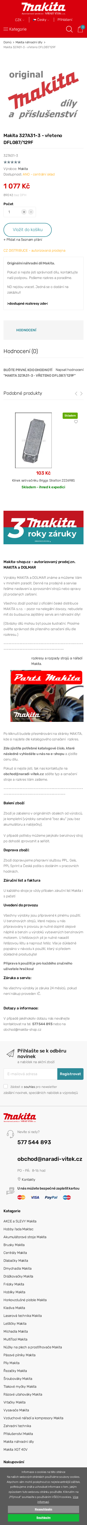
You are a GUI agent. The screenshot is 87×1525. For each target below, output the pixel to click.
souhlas (29, 1087)
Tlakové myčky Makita (19, 1386)
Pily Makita (11, 1363)
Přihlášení (65, 20)
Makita (23, 169)
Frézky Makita (13, 1284)
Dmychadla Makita (17, 1268)
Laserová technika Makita (22, 1316)
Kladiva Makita (14, 1308)
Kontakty (28, 1179)
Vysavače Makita (16, 1410)
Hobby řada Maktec (18, 1229)
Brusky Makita (14, 1245)
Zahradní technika (17, 1426)
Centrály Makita (15, 1253)
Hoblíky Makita (14, 1292)
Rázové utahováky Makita (22, 1394)
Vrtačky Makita (14, 1402)
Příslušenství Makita (18, 1434)
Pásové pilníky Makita (19, 1355)
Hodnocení (26, 330)
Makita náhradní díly (29, 42)
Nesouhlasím (43, 1509)
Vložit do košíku (28, 229)
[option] (43, 454)
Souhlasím (43, 1517)
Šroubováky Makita (17, 1379)
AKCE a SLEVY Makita (19, 1221)
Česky (41, 20)
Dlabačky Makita (15, 1261)
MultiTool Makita (15, 1339)
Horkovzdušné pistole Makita (25, 1300)
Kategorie (18, 29)
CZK (19, 20)
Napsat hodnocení (70, 370)
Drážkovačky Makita (18, 1276)
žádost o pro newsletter (33, 1087)
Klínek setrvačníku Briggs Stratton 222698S (43, 480)
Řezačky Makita (15, 1371)
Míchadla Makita (15, 1331)
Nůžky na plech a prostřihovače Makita (32, 1347)
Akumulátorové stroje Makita (24, 1237)
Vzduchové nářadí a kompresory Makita (33, 1418)
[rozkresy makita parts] (47, 696)
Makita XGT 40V (15, 1449)
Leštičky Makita (14, 1323)
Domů (7, 42)
